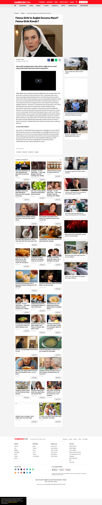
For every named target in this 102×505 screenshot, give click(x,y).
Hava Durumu (54, 446)
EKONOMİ (42, 2)
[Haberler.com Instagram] (24, 469)
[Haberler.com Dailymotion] (30, 472)
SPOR (56, 2)
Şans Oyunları (54, 452)
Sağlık (34, 446)
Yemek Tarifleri (54, 456)
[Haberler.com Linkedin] (27, 469)
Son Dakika (16, 452)
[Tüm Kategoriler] (15, 6)
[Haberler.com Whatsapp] (30, 469)
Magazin (16, 450)
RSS (70, 460)
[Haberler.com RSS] (15, 472)
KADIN (31, 5)
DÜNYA (63, 5)
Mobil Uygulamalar (73, 458)
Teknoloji (34, 448)
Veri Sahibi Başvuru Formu (75, 454)
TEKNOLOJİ (55, 5)
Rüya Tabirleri (54, 454)
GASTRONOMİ (84, 5)
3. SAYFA (46, 5)
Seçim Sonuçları (54, 450)
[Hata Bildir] (48, 484)
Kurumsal (71, 443)
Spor (15, 448)
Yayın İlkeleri (85, 439)
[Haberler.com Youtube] (21, 472)
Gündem (23, 13)
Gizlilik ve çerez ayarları (41, 484)
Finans (34, 450)
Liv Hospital (19, 152)
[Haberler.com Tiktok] (24, 472)
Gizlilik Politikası (72, 448)
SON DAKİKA (22, 5)
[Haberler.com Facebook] (18, 469)
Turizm (34, 452)
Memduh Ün (31, 152)
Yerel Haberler (36, 456)
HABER (72, 2)
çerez (2, 499)
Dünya (15, 458)
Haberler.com (54, 443)
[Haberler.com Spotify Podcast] (33, 469)
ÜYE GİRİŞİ (84, 2)
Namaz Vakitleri (54, 448)
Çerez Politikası (72, 450)
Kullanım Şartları (72, 446)
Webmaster (71, 456)
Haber (46, 481)
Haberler (16, 443)
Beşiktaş (36, 152)
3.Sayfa (15, 456)
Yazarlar (34, 454)
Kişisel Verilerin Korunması (75, 452)
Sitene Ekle (71, 462)
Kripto (15, 454)
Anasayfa (16, 13)
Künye (79, 439)
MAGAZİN (49, 2)
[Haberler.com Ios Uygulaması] (55, 469)
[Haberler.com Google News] (15, 469)
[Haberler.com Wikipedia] (18, 472)
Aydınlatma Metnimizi (12, 502)
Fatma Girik (25, 152)
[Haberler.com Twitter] (21, 469)
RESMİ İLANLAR (72, 5)
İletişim (75, 439)
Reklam (70, 439)
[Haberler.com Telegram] (27, 472)
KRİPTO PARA (64, 2)
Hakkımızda (65, 439)
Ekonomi (16, 446)
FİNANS (38, 5)
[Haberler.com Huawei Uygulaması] (68, 469)
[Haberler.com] (21, 439)
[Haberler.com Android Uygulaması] (61, 469)
